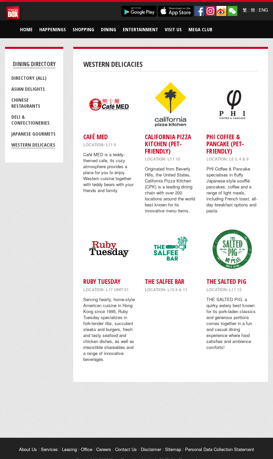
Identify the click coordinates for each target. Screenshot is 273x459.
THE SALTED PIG (226, 281)
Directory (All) (29, 77)
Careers (103, 449)
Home (26, 29)
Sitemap (173, 449)
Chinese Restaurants (25, 102)
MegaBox (14, 14)
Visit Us (173, 29)
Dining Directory (34, 64)
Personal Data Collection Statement (219, 449)
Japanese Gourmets (33, 133)
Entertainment (140, 29)
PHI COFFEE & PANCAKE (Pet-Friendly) (225, 144)
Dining (108, 29)
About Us (28, 449)
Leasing (69, 449)
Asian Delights (28, 88)
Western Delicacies (33, 144)
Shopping (83, 29)
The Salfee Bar (164, 281)
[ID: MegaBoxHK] (232, 11)
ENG (263, 10)
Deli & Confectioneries (30, 119)
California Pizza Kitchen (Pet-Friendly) (168, 144)
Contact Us (126, 449)
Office (86, 449)
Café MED (95, 136)
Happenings (52, 29)
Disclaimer (151, 449)
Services (49, 449)
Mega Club (200, 29)
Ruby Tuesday (102, 281)
